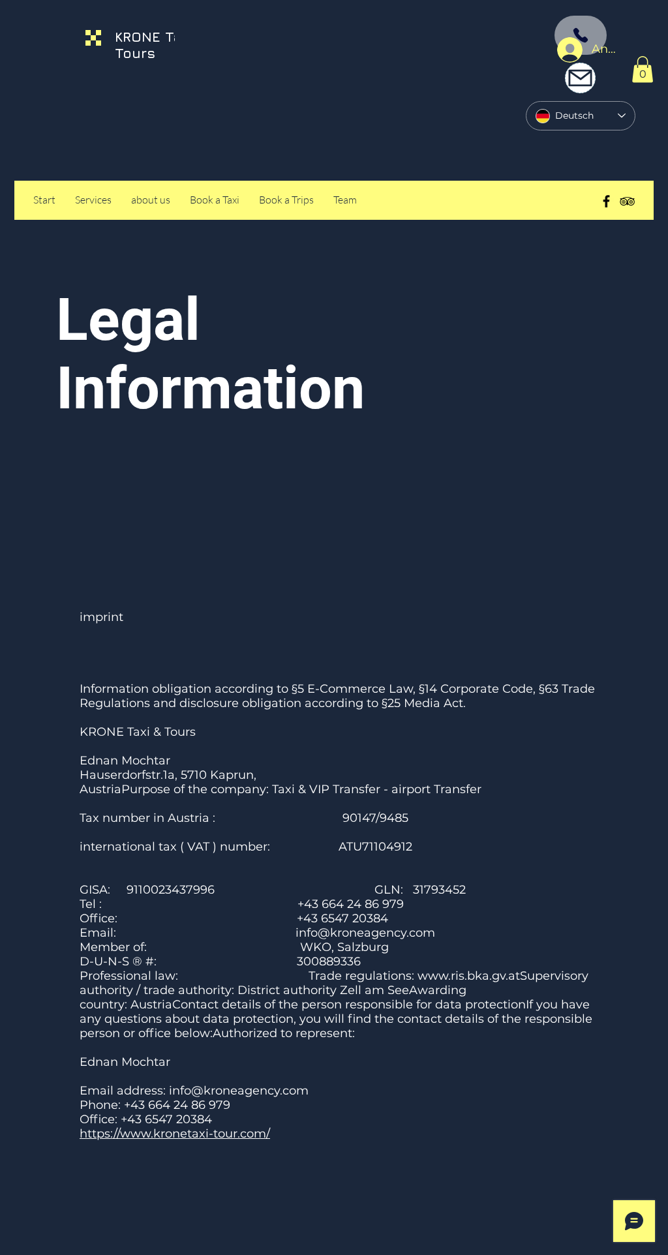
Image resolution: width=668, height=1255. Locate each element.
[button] (642, 69)
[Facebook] (606, 201)
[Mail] (580, 78)
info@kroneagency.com (365, 933)
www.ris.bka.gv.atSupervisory (503, 976)
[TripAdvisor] (627, 201)
